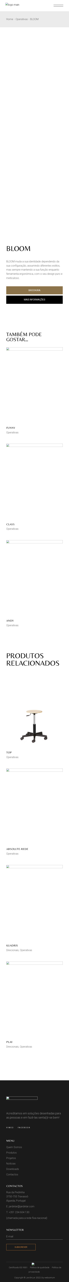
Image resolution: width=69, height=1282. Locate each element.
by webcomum (48, 1277)
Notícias (11, 1163)
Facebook (24, 1127)
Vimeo (10, 1127)
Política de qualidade (39, 1267)
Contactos (12, 1174)
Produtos (11, 1152)
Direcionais (12, 950)
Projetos (11, 1158)
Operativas (12, 432)
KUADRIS (12, 945)
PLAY (9, 1042)
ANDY (10, 620)
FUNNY (10, 427)
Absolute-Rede (17, 849)
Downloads (12, 1169)
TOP (9, 752)
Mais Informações (34, 299)
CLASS (10, 524)
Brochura (34, 290)
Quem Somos (14, 1147)
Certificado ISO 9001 (18, 1267)
